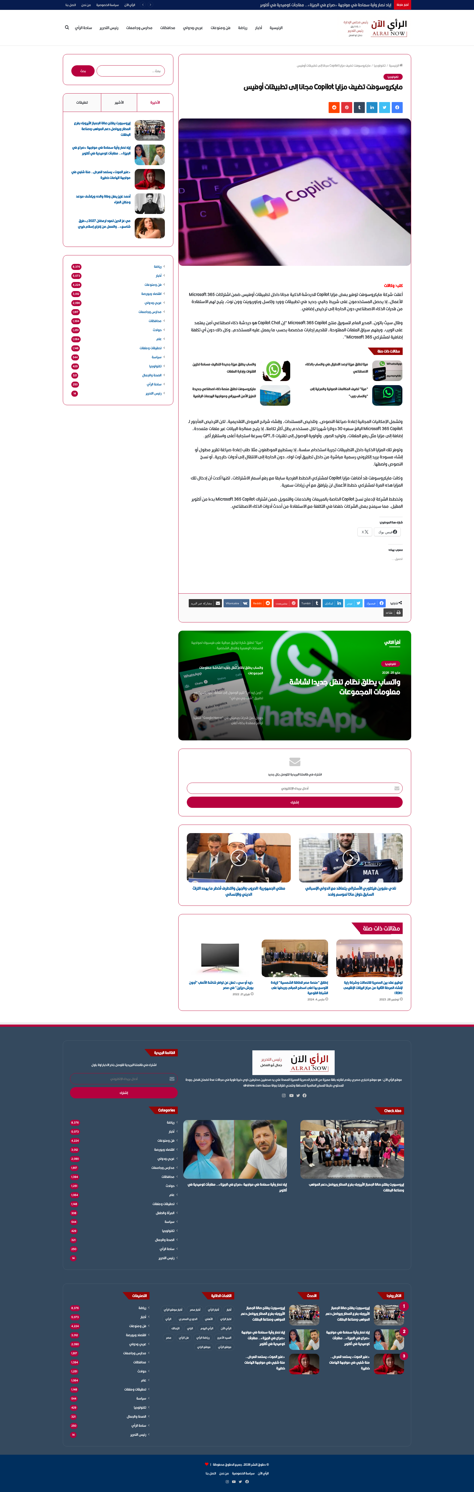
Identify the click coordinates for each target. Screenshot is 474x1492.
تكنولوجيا (380, 65)
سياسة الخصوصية (107, 5)
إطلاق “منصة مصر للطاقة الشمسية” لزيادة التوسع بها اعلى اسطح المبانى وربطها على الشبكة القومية (299, 987)
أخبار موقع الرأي (173, 1309)
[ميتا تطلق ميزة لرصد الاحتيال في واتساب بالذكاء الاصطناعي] (387, 370)
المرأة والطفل (165, 1213)
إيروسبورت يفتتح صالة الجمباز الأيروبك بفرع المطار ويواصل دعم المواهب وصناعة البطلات (102, 129)
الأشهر (119, 102)
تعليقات (82, 102)
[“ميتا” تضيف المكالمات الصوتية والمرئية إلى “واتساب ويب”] (387, 395)
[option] (294, 685)
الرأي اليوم (207, 1328)
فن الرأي (184, 1337)
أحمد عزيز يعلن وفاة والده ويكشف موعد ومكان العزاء (103, 199)
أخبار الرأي (213, 1309)
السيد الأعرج (224, 1337)
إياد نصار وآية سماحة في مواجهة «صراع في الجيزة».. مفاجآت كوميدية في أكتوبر (101, 150)
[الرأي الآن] (374, 27)
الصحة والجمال (152, 375)
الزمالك (175, 1328)
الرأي (168, 1319)
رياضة (242, 27)
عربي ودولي (193, 27)
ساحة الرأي (83, 27)
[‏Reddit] (334, 107)
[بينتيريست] (346, 107)
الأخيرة (155, 102)
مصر (168, 1337)
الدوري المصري (188, 1319)
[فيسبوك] (397, 107)
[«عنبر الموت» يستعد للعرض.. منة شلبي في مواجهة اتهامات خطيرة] (150, 179)
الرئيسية (276, 27)
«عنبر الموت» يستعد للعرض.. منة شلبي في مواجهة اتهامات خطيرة (336, 5)
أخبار (258, 27)
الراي (190, 1328)
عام (159, 339)
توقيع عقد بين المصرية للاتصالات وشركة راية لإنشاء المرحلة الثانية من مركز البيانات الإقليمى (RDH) (373, 987)
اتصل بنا (71, 5)
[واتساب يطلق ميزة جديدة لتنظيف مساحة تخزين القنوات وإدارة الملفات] (275, 370)
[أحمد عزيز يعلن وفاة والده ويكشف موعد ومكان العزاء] (150, 203)
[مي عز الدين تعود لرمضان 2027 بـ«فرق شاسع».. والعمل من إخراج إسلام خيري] (150, 228)
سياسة (157, 357)
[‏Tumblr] (359, 107)
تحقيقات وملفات (151, 348)
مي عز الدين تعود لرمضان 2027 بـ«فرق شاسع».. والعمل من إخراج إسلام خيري (104, 224)
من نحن (86, 5)
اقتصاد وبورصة (151, 294)
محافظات (167, 27)
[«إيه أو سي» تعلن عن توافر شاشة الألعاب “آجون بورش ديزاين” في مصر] (220, 958)
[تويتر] (384, 107)
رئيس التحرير (109, 27)
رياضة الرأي (203, 1337)
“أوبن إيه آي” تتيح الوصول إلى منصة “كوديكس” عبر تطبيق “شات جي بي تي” (340, 686)
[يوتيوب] (290, 1095)
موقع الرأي (224, 1347)
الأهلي (209, 1319)
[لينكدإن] (371, 107)
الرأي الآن (129, 5)
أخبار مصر (195, 1309)
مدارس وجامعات (139, 27)
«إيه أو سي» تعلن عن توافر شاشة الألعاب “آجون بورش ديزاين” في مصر (221, 985)
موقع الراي (203, 1347)
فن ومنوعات (220, 27)
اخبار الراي (225, 1319)
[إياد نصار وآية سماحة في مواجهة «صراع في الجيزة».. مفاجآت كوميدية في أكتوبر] (150, 155)
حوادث (157, 330)
